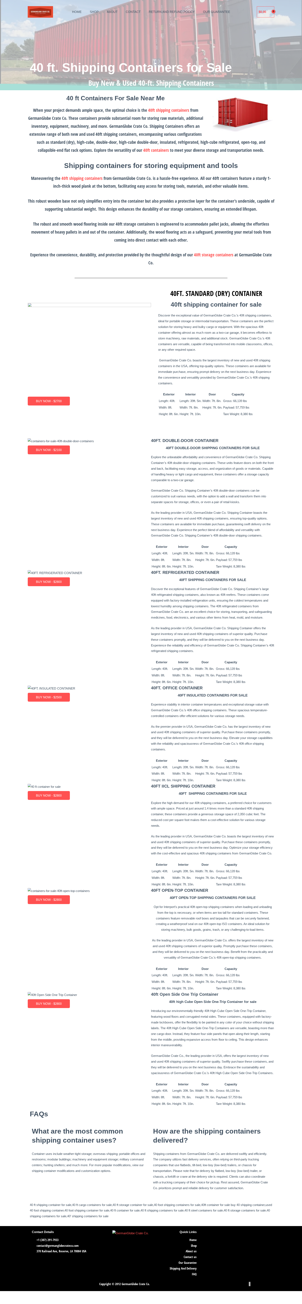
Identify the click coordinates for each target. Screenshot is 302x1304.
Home (79, 12)
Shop (96, 12)
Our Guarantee (214, 12)
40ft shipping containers (168, 110)
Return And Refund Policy (172, 12)
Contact (135, 12)
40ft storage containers (213, 255)
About (114, 12)
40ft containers (156, 150)
